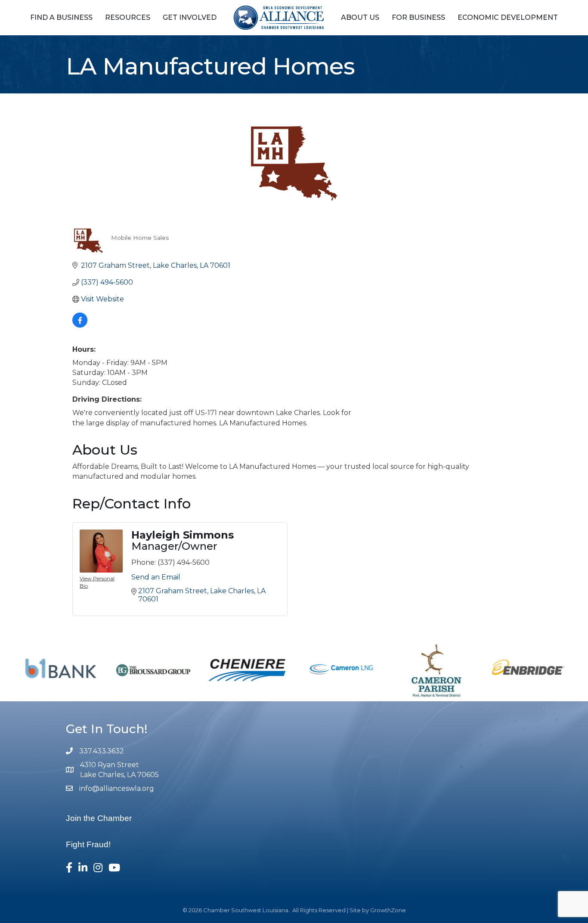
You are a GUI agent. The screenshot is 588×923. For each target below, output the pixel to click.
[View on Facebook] (79, 325)
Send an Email (155, 577)
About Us (360, 17)
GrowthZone (388, 910)
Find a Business (61, 17)
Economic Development (508, 17)
